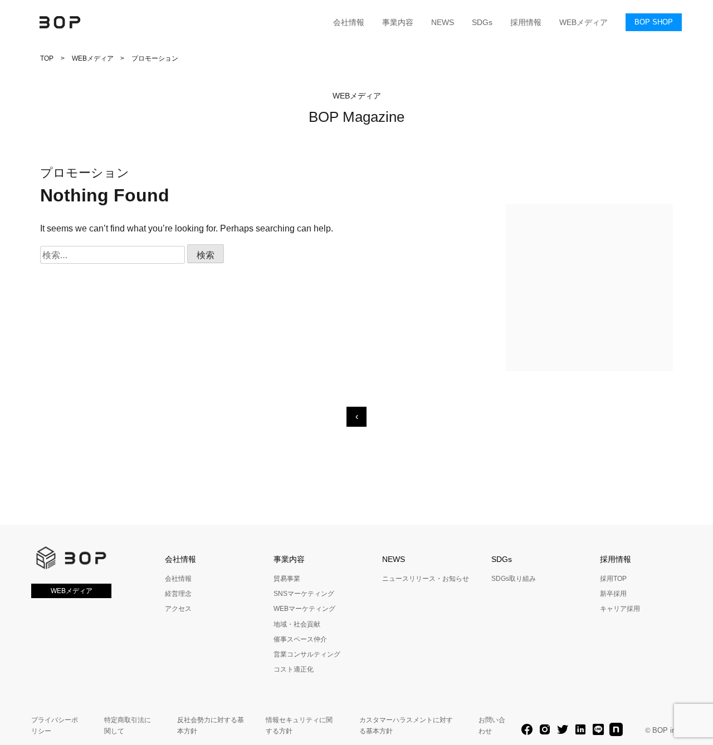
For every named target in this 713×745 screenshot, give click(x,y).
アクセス (178, 609)
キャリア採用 (620, 609)
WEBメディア (583, 22)
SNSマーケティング (304, 594)
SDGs (482, 22)
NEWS (442, 22)
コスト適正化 (294, 669)
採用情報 (525, 22)
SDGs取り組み (513, 579)
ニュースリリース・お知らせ (425, 579)
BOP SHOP (653, 22)
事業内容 (397, 22)
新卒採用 (613, 594)
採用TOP (613, 579)
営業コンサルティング (307, 654)
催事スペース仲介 (300, 639)
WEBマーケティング (304, 609)
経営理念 (178, 594)
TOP (46, 58)
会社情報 (348, 22)
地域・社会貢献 (297, 624)
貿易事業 (287, 579)
